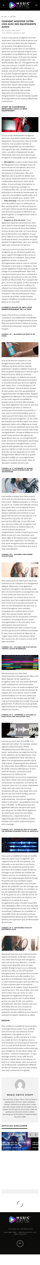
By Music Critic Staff (12, 30)
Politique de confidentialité (21, 1229)
